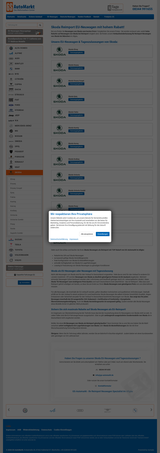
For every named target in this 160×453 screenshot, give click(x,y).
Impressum (74, 239)
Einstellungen (103, 234)
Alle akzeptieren (87, 234)
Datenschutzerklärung (59, 239)
